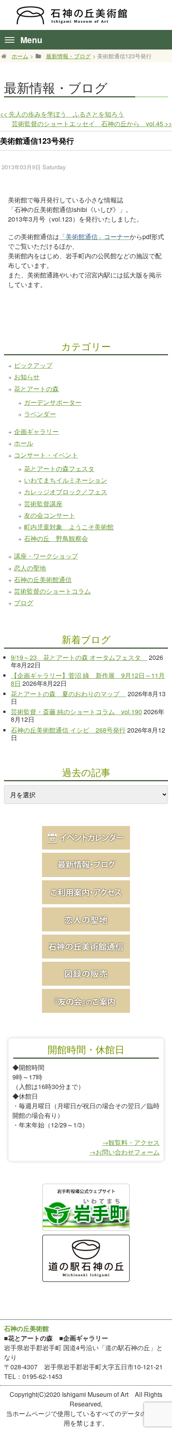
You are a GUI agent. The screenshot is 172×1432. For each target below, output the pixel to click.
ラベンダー (40, 413)
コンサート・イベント (46, 455)
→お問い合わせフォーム (124, 1152)
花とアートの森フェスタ (59, 468)
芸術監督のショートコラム (52, 591)
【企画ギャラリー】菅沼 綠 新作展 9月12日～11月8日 (88, 679)
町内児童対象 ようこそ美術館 (69, 526)
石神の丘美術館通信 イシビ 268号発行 (68, 730)
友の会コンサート (49, 515)
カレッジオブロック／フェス (65, 491)
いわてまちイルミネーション (65, 480)
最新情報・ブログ (68, 55)
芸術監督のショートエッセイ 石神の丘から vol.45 (92, 123)
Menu (31, 40)
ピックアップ (33, 365)
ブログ (23, 602)
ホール (23, 443)
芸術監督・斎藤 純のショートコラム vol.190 (76, 711)
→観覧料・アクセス (131, 1142)
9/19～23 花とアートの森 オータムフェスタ (79, 657)
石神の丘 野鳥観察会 (56, 538)
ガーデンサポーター (53, 402)
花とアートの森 (36, 388)
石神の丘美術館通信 (43, 579)
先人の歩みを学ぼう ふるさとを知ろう (62, 114)
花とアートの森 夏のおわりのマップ (68, 693)
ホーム (20, 55)
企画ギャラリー (36, 431)
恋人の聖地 (30, 567)
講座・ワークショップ (46, 556)
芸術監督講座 (43, 503)
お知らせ (27, 376)
